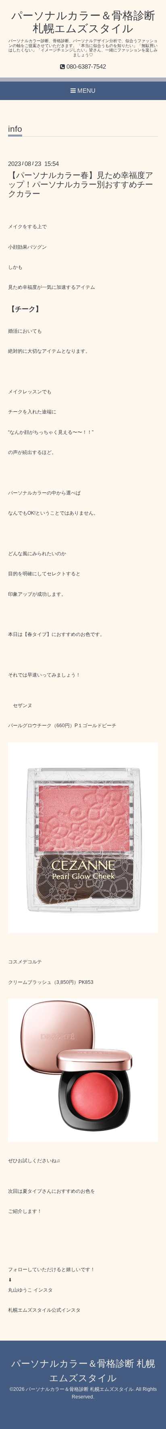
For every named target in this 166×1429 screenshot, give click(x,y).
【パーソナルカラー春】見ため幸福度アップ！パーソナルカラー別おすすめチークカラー (80, 184)
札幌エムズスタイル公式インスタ (44, 1310)
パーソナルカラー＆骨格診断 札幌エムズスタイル (79, 1389)
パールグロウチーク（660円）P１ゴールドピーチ (62, 725)
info (15, 129)
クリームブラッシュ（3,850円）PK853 (50, 982)
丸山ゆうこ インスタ (30, 1290)
